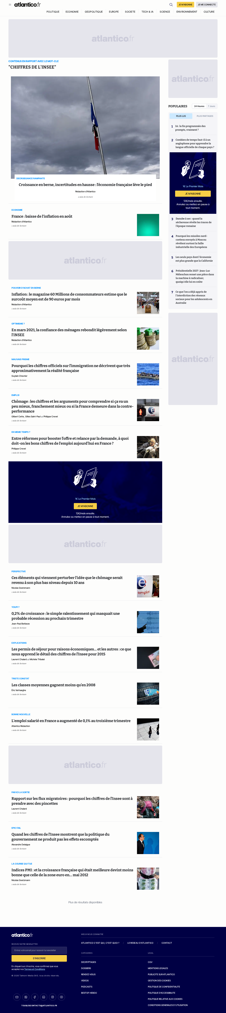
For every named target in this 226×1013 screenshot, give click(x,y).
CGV (150, 962)
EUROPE (114, 11)
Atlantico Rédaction (21, 726)
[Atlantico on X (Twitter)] (25, 997)
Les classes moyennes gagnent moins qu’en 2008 (53, 685)
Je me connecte (207, 4)
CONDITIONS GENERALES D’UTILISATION (168, 1005)
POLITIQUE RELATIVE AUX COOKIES (165, 999)
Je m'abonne (85, 506)
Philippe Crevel (51, 416)
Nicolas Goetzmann (21, 587)
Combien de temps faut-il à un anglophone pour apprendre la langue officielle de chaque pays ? (195, 143)
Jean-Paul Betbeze (21, 623)
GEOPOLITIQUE (94, 11)
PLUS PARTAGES (205, 116)
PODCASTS (86, 986)
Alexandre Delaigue (21, 844)
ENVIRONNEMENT (186, 11)
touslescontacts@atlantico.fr (39, 1005)
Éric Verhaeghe (19, 690)
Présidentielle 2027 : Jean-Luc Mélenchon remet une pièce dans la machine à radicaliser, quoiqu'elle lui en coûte (195, 276)
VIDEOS (85, 980)
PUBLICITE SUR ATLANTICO (161, 974)
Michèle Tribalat (37, 659)
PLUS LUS (181, 116)
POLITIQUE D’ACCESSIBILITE (161, 992)
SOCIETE (130, 11)
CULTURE (209, 11)
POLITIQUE (53, 11)
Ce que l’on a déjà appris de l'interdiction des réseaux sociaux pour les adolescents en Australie (194, 297)
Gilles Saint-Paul (33, 416)
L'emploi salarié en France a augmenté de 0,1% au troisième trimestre (71, 721)
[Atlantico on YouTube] (61, 997)
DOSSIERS (86, 968)
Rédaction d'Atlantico (85, 191)
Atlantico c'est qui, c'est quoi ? (100, 943)
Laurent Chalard (19, 659)
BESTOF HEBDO (89, 992)
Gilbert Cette (18, 416)
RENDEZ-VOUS (88, 974)
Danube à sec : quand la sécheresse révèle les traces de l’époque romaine (194, 222)
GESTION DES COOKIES (159, 980)
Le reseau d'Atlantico (140, 943)
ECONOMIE (72, 11)
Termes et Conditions (34, 969)
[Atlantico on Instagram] (52, 997)
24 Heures (199, 106)
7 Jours (211, 106)
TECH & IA (147, 11)
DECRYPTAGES (88, 962)
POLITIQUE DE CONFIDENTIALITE (164, 986)
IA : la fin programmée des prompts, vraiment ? (190, 128)
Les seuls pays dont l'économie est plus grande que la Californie (194, 259)
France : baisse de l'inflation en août (42, 216)
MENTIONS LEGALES (158, 968)
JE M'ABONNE (185, 4)
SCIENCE (165, 11)
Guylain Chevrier (19, 376)
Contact (167, 943)
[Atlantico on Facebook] (34, 997)
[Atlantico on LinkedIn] (43, 997)
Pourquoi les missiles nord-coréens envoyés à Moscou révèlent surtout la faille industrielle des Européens (191, 242)
